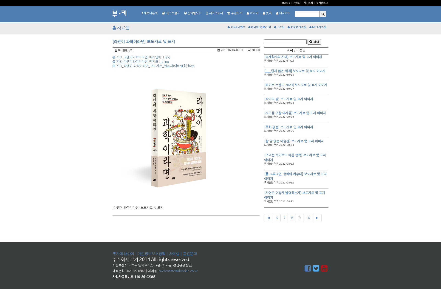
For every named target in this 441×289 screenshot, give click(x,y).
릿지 (268, 13)
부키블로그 (322, 3)
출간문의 (190, 254)
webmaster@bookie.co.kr (178, 271)
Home (286, 3)
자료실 (296, 3)
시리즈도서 (215, 13)
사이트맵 (308, 3)
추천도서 (236, 13)
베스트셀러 (172, 13)
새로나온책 (150, 13)
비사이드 (284, 13)
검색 (315, 41)
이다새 (253, 13)
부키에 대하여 (123, 254)
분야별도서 (194, 13)
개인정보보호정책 (151, 254)
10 (308, 218)
